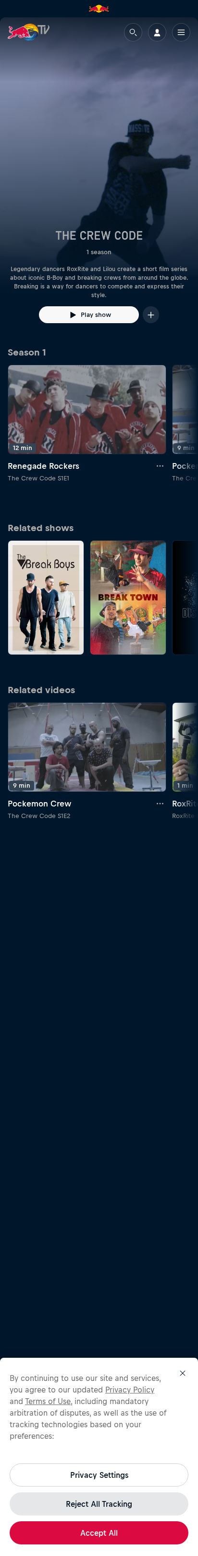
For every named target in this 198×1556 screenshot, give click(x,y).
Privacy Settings (99, 1475)
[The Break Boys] (46, 597)
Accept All (99, 1533)
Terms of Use (48, 1401)
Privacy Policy (129, 1389)
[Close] (182, 1373)
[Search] (133, 32)
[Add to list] (151, 314)
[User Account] (157, 32)
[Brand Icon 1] (99, 8)
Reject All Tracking (99, 1504)
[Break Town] (128, 597)
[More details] (160, 466)
